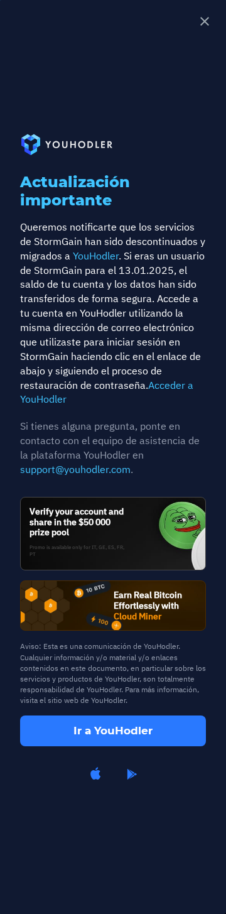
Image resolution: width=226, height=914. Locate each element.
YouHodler (96, 255)
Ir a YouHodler (113, 730)
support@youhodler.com (75, 469)
